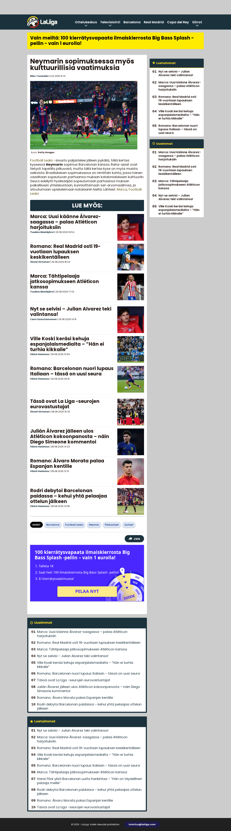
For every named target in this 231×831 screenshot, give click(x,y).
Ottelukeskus (86, 22)
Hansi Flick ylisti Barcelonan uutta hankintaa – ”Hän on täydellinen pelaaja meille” (89, 781)
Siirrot (197, 22)
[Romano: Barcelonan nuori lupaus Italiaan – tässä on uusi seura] (130, 379)
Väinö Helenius (39, 354)
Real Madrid (154, 22)
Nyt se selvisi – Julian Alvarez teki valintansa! (70, 312)
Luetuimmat (44, 721)
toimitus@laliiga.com (142, 824)
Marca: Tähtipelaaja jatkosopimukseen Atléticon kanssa (64, 281)
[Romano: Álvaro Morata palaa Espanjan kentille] (130, 471)
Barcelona (132, 22)
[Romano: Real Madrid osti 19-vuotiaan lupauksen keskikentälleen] (130, 257)
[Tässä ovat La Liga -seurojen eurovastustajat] (130, 412)
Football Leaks (41, 160)
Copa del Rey (178, 22)
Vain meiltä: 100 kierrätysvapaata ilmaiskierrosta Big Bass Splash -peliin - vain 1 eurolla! (112, 41)
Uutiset (129, 524)
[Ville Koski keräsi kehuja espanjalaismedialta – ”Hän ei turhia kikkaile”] (130, 349)
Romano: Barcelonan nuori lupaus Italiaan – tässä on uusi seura (72, 371)
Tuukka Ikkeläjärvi (42, 232)
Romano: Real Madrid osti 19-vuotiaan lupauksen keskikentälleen (65, 251)
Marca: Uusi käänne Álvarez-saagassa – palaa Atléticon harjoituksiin (65, 222)
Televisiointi (110, 22)
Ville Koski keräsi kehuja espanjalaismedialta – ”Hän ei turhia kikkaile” (67, 344)
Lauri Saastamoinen (43, 319)
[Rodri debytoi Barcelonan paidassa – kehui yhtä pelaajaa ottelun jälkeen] (130, 501)
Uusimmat (43, 622)
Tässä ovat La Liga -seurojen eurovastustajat (64, 404)
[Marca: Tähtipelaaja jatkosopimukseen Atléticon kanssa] (130, 287)
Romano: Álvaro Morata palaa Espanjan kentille (67, 463)
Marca (122, 189)
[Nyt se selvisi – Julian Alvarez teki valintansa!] (130, 319)
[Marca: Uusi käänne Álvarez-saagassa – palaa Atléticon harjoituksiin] (130, 227)
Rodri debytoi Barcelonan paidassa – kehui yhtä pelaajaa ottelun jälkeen (68, 496)
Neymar (94, 524)
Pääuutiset (112, 524)
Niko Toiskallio (39, 76)
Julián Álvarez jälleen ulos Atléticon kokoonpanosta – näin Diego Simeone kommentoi (69, 436)
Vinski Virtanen (40, 262)
